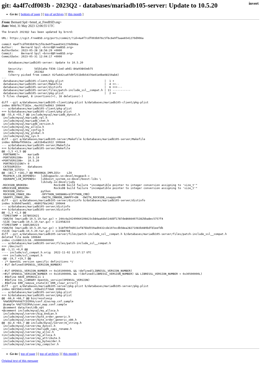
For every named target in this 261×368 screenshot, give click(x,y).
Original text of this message (20, 360)
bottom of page (30, 14)
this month (75, 14)
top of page (28, 354)
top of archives (54, 14)
